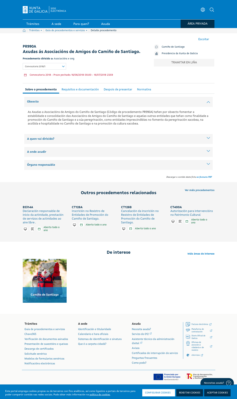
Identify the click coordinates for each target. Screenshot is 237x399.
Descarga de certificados (39, 349)
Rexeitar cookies (189, 393)
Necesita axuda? (141, 329)
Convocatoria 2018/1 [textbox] (35, 66)
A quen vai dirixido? (40, 139)
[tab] (41, 89)
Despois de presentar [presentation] (118, 89)
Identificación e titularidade (94, 329)
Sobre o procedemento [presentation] (41, 89)
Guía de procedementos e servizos (65, 30)
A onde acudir (36, 151)
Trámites (34, 30)
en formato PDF (204, 177)
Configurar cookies (158, 393)
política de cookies (100, 394)
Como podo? (139, 363)
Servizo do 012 (140, 334)
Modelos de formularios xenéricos (44, 359)
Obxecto (33, 101)
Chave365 (30, 334)
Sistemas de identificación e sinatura (100, 339)
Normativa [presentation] (144, 89)
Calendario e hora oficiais (93, 334)
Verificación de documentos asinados (46, 339)
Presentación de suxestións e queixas (46, 344)
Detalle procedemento (103, 30)
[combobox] (44, 66)
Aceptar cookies (217, 393)
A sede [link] (56, 24)
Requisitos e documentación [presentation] (80, 89)
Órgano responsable (41, 164)
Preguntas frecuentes (144, 358)
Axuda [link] (105, 24)
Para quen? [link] (81, 24)
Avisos (135, 348)
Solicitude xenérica (35, 354)
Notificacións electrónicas (39, 363)
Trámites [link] (32, 24)
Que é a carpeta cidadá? (92, 344)
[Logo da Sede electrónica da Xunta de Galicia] (44, 10)
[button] (211, 9)
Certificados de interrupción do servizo (155, 353)
